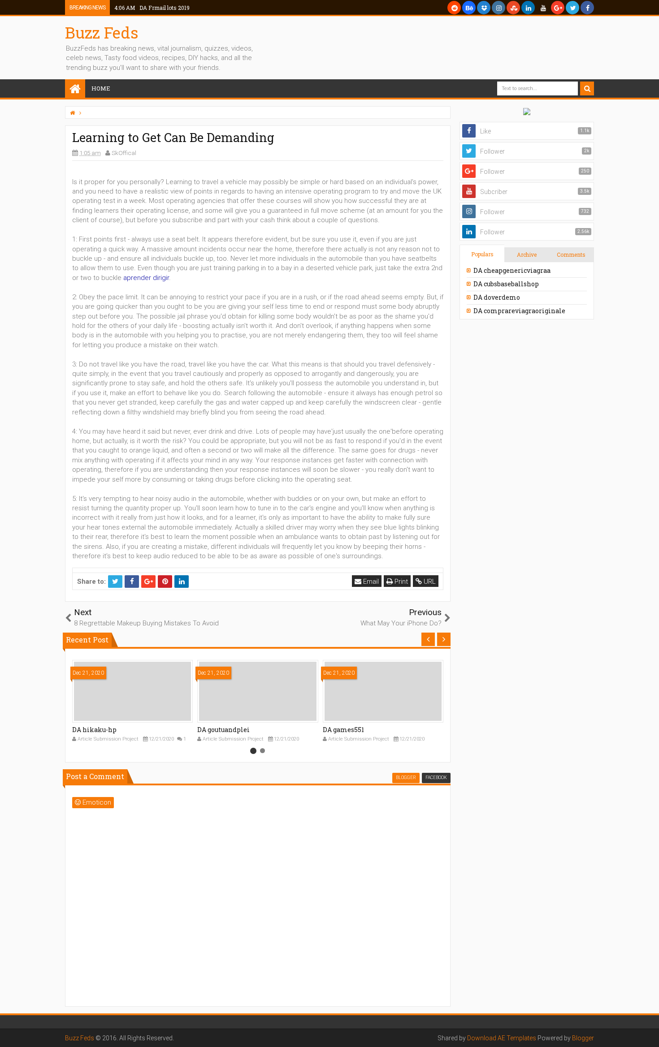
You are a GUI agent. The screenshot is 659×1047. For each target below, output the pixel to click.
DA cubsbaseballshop (506, 284)
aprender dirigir (146, 278)
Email (370, 581)
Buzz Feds (102, 32)
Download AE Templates (501, 1038)
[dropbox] (483, 7)
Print (400, 581)
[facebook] (587, 7)
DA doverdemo (496, 297)
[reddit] (454, 7)
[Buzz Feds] (75, 89)
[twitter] (572, 7)
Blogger (583, 1038)
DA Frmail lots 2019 (152, 7)
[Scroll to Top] (648, 1031)
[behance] (469, 7)
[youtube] (543, 7)
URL (429, 581)
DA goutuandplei (223, 729)
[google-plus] (557, 7)
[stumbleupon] (513, 7)
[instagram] (498, 7)
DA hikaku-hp (94, 729)
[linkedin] (528, 7)
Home (100, 88)
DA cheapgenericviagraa (512, 270)
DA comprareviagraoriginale (519, 310)
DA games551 (343, 729)
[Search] (587, 88)
